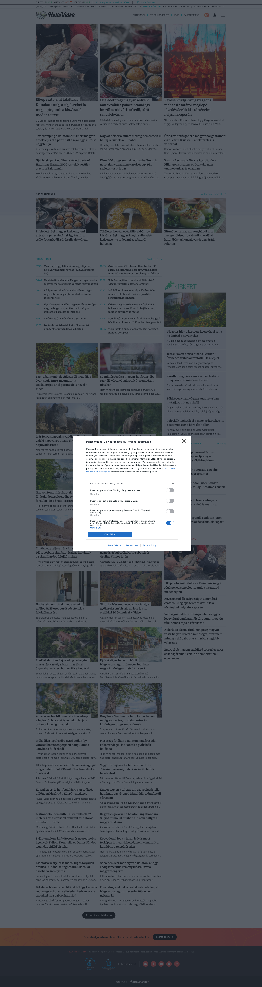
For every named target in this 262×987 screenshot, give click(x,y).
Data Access (132, 545)
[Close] (185, 442)
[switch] (170, 490)
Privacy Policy (149, 545)
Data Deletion (114, 545)
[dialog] (132, 493)
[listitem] (132, 483)
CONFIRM (110, 534)
